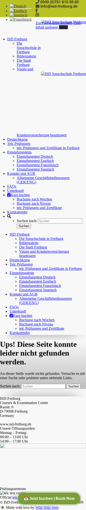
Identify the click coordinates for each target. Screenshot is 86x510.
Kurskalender (17, 212)
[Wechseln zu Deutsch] (18, 6)
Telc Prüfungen (18, 144)
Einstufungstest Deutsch (35, 156)
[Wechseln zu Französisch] (21, 19)
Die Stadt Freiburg (24, 62)
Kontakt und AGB (21, 174)
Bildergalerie (26, 56)
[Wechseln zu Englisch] (18, 11)
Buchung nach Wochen (34, 199)
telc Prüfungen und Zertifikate (39, 208)
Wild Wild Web (47, 507)
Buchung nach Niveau (34, 203)
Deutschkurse (17, 139)
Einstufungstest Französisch (38, 165)
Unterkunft (15, 191)
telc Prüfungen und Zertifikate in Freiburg (48, 148)
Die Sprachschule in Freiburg (29, 47)
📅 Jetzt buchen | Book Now (49, 498)
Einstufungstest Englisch (35, 161)
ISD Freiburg (17, 39)
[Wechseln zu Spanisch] (18, 15)
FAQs (11, 186)
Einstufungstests (19, 152)
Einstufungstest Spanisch (35, 169)
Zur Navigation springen (54, 23)
